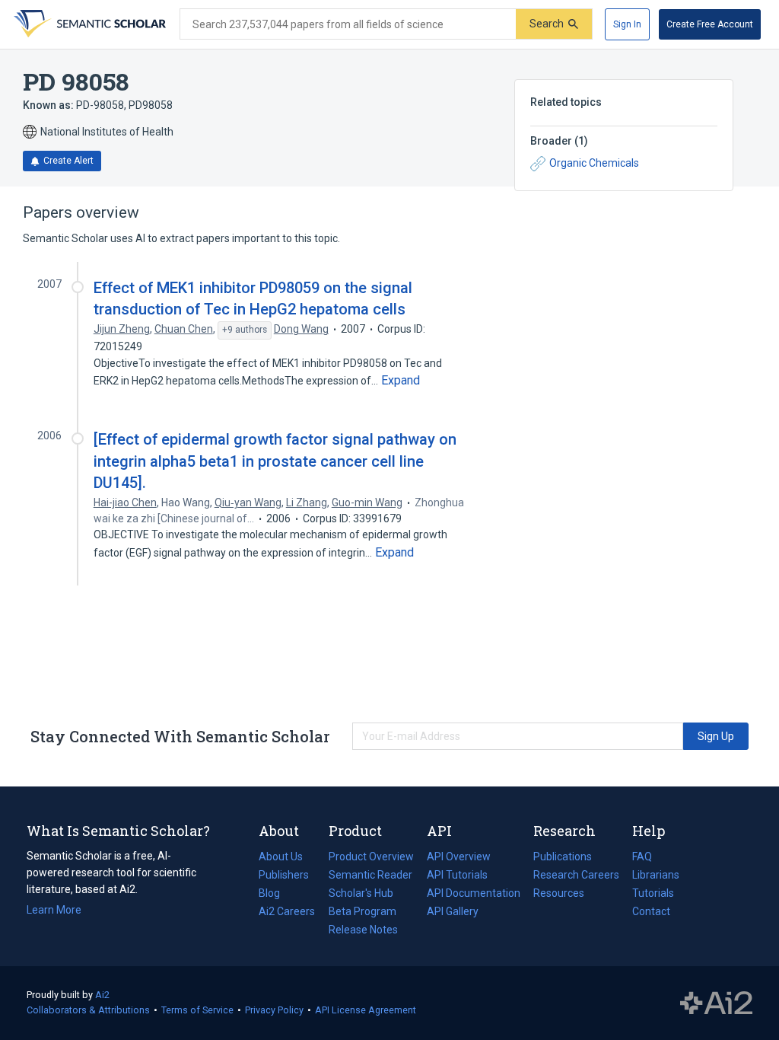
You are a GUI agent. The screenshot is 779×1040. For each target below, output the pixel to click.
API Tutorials (457, 875)
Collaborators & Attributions (88, 1010)
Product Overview (371, 856)
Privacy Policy (274, 1010)
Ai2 (102, 994)
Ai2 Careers (287, 912)
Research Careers (576, 876)
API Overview (459, 856)
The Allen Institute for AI (716, 1003)
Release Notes (363, 930)
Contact (651, 911)
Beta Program (362, 911)
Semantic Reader (370, 875)
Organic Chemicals (594, 163)
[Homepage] (88, 24)
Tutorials (653, 893)
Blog (275, 894)
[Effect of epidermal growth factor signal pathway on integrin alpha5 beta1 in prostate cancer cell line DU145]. (275, 460)
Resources (558, 894)
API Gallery (453, 911)
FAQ (642, 856)
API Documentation (473, 894)
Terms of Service (197, 1010)
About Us (281, 856)
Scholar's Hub (361, 893)
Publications (562, 858)
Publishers (284, 875)
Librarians (655, 875)
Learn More (54, 910)
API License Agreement (365, 1010)
